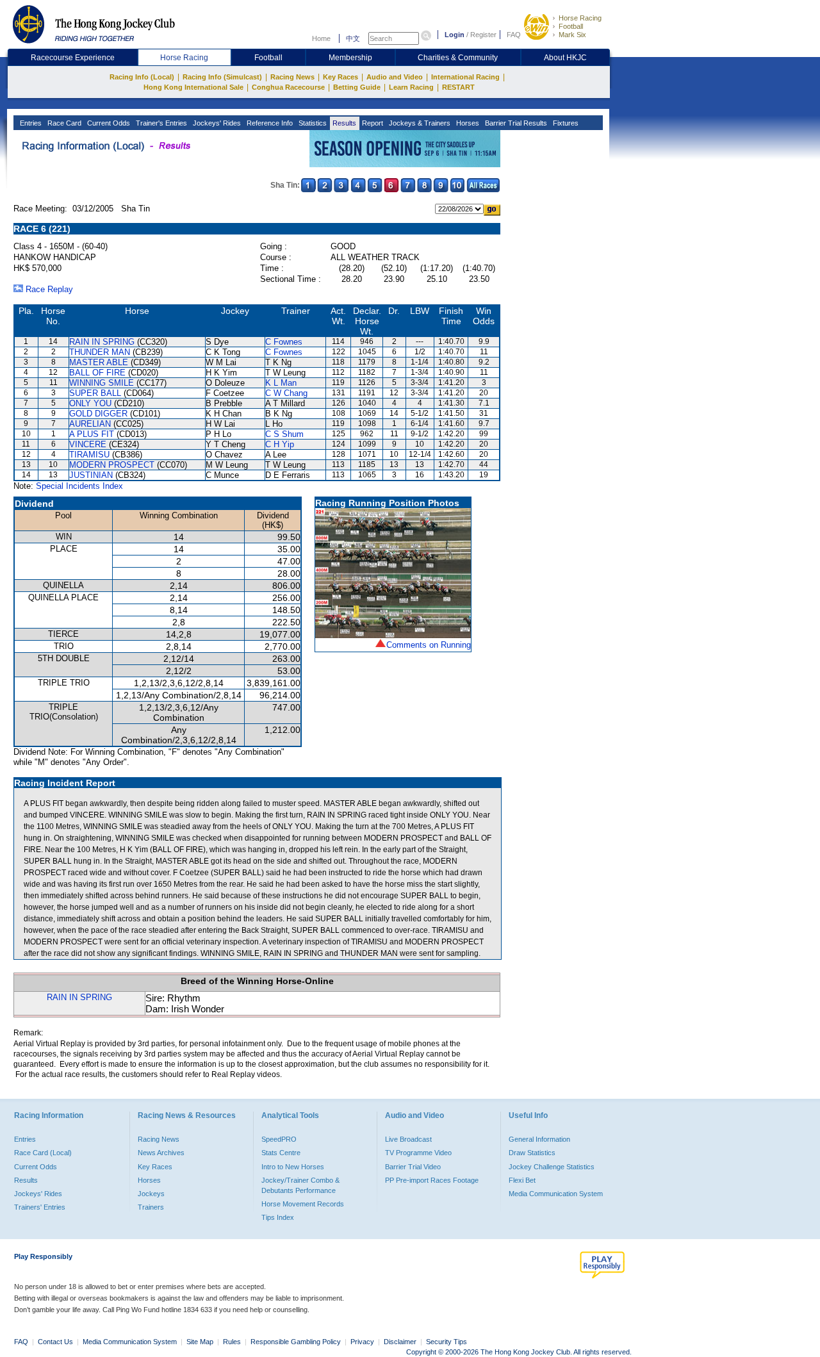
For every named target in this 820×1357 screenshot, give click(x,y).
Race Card (63, 123)
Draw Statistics (532, 1152)
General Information (539, 1139)
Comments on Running (428, 645)
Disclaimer (400, 1341)
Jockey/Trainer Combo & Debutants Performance (300, 1185)
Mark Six (572, 34)
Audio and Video (394, 77)
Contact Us (55, 1341)
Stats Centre (280, 1152)
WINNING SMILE (101, 383)
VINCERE (87, 444)
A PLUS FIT (91, 434)
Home (321, 38)
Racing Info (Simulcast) (222, 77)
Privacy (362, 1341)
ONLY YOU (90, 403)
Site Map (199, 1341)
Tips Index (277, 1217)
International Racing (465, 77)
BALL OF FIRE (97, 372)
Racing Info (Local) (142, 77)
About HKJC (565, 57)
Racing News (292, 77)
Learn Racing (411, 87)
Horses (466, 123)
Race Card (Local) (43, 1152)
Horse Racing (580, 18)
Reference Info (269, 123)
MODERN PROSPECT (111, 465)
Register (483, 34)
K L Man (281, 383)
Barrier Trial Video (413, 1167)
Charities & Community (458, 57)
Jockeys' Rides (216, 123)
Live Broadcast (408, 1139)
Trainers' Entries (39, 1207)
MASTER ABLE (98, 362)
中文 (353, 38)
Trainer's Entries (160, 123)
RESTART (458, 87)
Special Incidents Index (79, 486)
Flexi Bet (522, 1180)
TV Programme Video (418, 1152)
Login (454, 34)
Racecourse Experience (73, 57)
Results (343, 123)
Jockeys (151, 1193)
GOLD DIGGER (98, 413)
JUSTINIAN (91, 475)
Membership (350, 57)
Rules (233, 1341)
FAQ (514, 34)
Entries (30, 123)
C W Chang (286, 393)
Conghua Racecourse (288, 87)
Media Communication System (556, 1193)
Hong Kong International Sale (193, 87)
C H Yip (279, 444)
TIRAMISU (89, 454)
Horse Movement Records (302, 1204)
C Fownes (283, 342)
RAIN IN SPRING (102, 342)
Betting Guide (357, 87)
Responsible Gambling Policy (295, 1341)
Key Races (340, 77)
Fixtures (564, 123)
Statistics (312, 123)
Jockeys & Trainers (418, 123)
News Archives (161, 1152)
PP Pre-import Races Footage (432, 1180)
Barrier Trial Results (515, 123)
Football (571, 26)
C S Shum (284, 434)
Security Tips (446, 1341)
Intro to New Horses (292, 1167)
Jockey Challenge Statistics (551, 1167)
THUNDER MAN (99, 352)
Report (371, 123)
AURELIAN (90, 424)
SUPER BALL (95, 393)
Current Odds (107, 123)
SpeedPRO (279, 1139)
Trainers (151, 1207)
